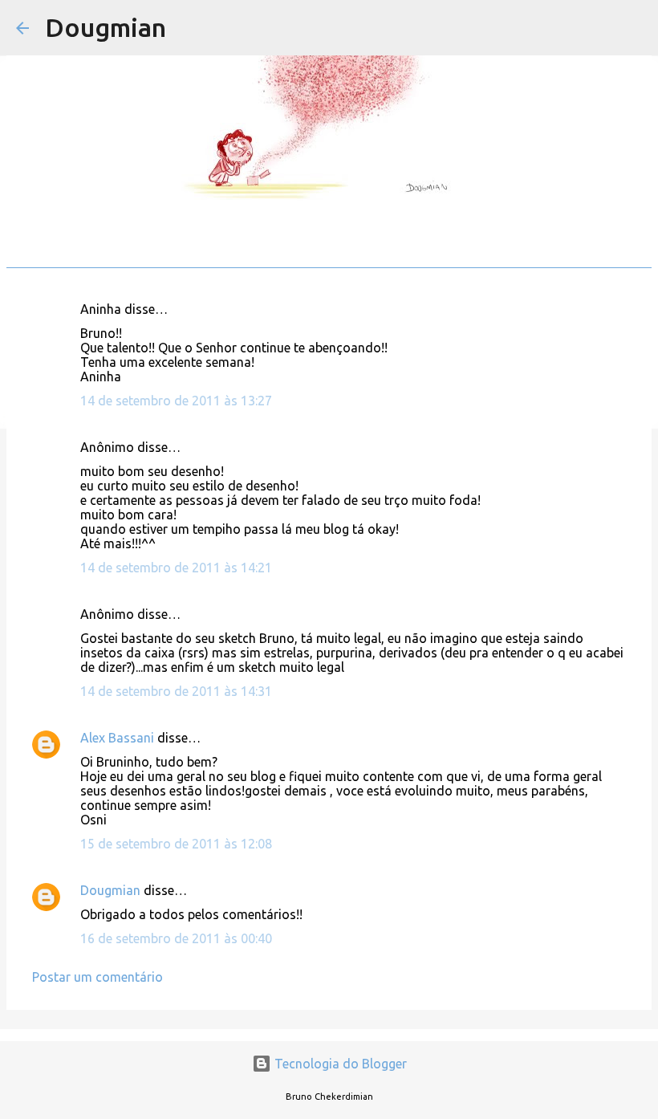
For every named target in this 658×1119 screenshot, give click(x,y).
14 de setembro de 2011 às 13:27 (176, 400)
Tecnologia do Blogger (339, 1063)
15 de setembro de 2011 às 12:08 (176, 843)
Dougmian (105, 27)
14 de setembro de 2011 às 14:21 (176, 567)
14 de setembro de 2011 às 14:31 (176, 691)
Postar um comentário (97, 977)
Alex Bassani (117, 737)
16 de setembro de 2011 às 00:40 (176, 938)
